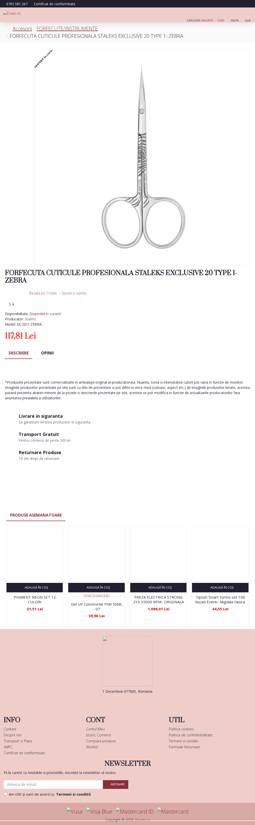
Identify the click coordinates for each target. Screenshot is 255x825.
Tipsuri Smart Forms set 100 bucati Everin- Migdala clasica (220, 600)
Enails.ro (143, 820)
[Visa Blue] (99, 811)
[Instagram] (135, 701)
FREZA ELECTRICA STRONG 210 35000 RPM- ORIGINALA (158, 600)
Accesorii (22, 28)
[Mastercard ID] (135, 811)
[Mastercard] (173, 811)
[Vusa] (75, 811)
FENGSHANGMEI (97, 596)
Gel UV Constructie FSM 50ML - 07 (96, 607)
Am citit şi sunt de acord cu (50, 794)
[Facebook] (120, 701)
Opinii (47, 353)
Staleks (30, 319)
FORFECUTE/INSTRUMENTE (67, 28)
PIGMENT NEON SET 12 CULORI (35, 600)
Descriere (19, 353)
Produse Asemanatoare (36, 515)
